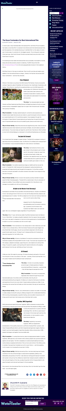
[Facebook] (55, 403)
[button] (37, 2)
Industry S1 (56, 135)
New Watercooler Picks (57, 109)
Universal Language (56, 121)
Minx (56, 148)
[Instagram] (61, 403)
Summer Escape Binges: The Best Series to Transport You (56, 35)
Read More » (56, 123)
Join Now (56, 103)
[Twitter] (58, 403)
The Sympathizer (56, 162)
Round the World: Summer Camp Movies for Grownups (56, 48)
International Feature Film (10, 65)
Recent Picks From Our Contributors (33, 398)
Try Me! (56, 80)
